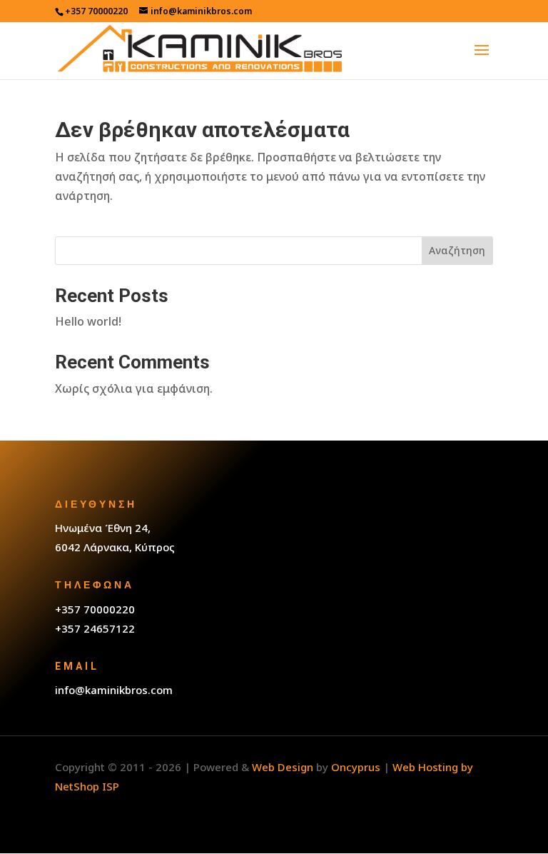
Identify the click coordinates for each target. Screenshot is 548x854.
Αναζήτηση (457, 250)
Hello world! (88, 321)
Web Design (282, 767)
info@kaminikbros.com (114, 690)
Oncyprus (355, 767)
